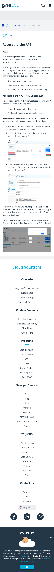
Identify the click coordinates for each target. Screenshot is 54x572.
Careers (27, 501)
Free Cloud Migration (27, 421)
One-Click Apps (27, 297)
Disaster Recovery (27, 319)
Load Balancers (27, 354)
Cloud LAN (27, 328)
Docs (27, 475)
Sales (27, 496)
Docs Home (15, 25)
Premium (27, 407)
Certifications (27, 443)
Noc (27, 398)
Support (27, 492)
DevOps (27, 412)
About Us (27, 452)
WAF (27, 358)
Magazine (27, 470)
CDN (27, 363)
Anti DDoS (27, 377)
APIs (23, 25)
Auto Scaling (27, 332)
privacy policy (21, 556)
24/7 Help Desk (27, 416)
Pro (27, 403)
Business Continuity (27, 323)
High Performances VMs (27, 288)
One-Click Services (27, 302)
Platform (27, 461)
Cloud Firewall (27, 349)
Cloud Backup (27, 368)
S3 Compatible (27, 372)
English (26, 507)
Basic (27, 394)
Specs (27, 426)
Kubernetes (27, 292)
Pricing (27, 465)
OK (27, 567)
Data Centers (27, 456)
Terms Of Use (27, 447)
